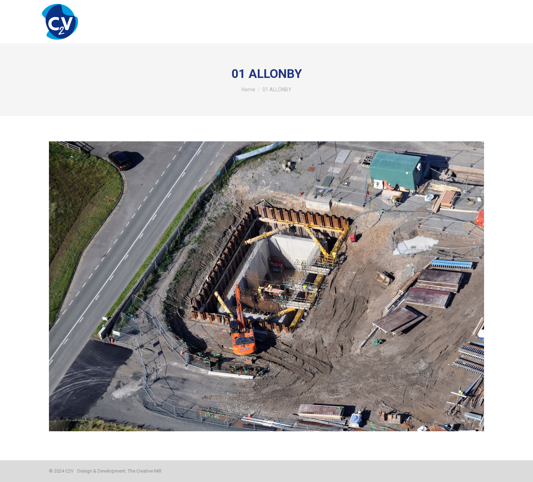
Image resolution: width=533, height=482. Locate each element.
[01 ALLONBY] (266, 286)
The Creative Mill (144, 471)
